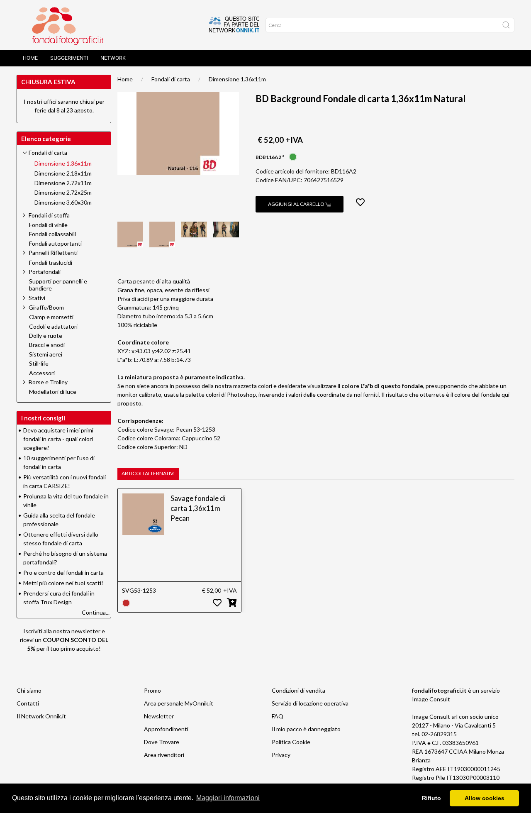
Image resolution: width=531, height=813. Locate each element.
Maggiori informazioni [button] (228, 797)
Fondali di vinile (48, 225)
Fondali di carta (170, 79)
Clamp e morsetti (51, 317)
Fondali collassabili (52, 234)
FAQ (277, 716)
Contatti (28, 703)
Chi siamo (29, 690)
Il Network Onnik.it (41, 716)
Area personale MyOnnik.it (178, 703)
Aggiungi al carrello (296, 204)
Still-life (39, 363)
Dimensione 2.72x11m (63, 183)
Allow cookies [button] (484, 798)
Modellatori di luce (52, 391)
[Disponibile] (293, 156)
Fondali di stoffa (49, 215)
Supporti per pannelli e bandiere (58, 285)
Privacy (281, 754)
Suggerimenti (69, 58)
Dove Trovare (161, 741)
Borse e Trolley (48, 382)
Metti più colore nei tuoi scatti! (63, 582)
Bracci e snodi (47, 345)
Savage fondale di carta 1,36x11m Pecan (198, 508)
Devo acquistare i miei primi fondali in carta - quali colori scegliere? (58, 439)
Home (30, 58)
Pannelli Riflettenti (53, 252)
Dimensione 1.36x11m (237, 79)
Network (113, 58)
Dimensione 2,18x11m (63, 173)
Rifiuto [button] (431, 798)
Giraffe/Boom (46, 307)
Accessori (42, 373)
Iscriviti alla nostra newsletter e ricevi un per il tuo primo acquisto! (64, 639)
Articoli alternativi (148, 473)
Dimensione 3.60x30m (63, 202)
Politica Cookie (291, 741)
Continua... (96, 612)
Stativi (37, 297)
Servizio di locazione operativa (310, 703)
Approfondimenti (166, 728)
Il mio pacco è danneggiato (306, 728)
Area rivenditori (164, 754)
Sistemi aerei (45, 354)
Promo (152, 690)
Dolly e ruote (45, 335)
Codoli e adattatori (53, 326)
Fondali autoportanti (55, 243)
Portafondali (45, 271)
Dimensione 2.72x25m (63, 192)
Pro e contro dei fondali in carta (63, 572)
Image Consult (431, 699)
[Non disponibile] (126, 601)
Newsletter (159, 716)
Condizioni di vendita (298, 690)
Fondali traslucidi (50, 262)
